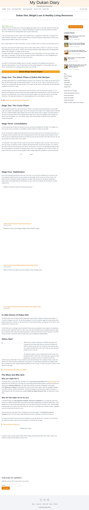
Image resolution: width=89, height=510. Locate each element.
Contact (55, 504)
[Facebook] (81, 9)
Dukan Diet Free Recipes (70, 90)
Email (3, 485)
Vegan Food (67, 86)
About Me (46, 9)
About (33, 504)
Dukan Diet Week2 (69, 100)
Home (4, 9)
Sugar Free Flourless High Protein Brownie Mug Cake (17, 223)
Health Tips (37, 9)
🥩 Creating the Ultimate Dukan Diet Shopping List (16, 100)
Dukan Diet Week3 (69, 97)
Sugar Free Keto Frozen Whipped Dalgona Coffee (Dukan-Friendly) (20, 265)
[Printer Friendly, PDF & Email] (7, 26)
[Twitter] (83, 9)
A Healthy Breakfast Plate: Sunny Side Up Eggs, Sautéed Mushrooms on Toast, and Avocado (77, 66)
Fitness (66, 78)
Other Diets (67, 82)
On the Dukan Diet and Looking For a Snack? (15, 369)
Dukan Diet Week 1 (69, 95)
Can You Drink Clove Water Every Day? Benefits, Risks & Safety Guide (22, 306)
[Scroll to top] (85, 507)
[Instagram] (86, 9)
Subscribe (5, 488)
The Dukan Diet (27, 9)
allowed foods (52, 381)
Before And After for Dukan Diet (11, 424)
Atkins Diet (45, 504)
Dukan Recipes (16, 9)
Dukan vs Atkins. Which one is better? (74, 102)
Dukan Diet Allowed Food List (71, 93)
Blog (8, 9)
